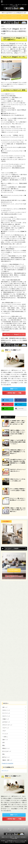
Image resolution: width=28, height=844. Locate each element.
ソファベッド (14, 18)
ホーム (4, 15)
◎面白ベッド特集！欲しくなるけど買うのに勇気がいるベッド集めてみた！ (17, 509)
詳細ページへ (14, 388)
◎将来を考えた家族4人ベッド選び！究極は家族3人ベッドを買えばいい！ (17, 451)
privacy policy (17, 828)
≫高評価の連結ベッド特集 (14, 393)
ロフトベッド (14, 15)
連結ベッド (23, 15)
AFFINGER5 (22, 842)
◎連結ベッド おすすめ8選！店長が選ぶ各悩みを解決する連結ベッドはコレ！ (17, 442)
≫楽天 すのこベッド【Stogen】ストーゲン (14, 334)
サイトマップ (5, 770)
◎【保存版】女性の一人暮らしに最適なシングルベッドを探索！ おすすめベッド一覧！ (17, 422)
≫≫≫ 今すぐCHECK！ (13, 570)
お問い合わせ (10, 828)
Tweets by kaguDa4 (7, 763)
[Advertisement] (14, 641)
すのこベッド (4, 18)
